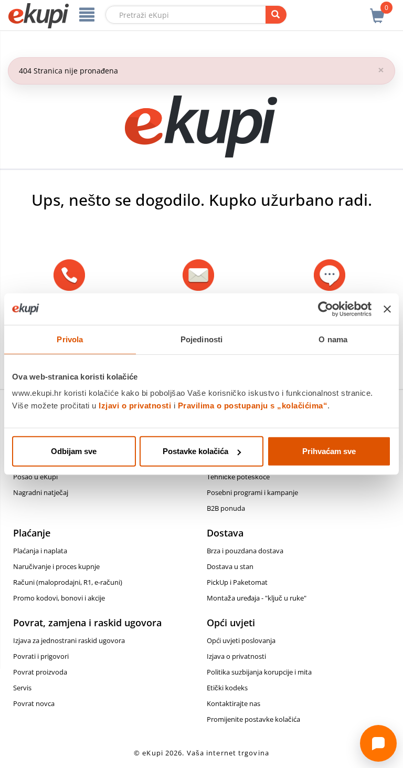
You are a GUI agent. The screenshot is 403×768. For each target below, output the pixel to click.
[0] (377, 10)
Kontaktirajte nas (233, 703)
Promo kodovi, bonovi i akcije (59, 598)
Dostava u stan (230, 566)
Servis (22, 687)
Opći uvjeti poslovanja (241, 640)
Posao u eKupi (35, 476)
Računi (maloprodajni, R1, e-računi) (67, 582)
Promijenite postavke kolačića (253, 719)
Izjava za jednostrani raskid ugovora (69, 640)
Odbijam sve (74, 451)
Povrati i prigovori (41, 656)
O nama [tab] (333, 338)
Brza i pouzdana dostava (245, 550)
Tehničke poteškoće (238, 476)
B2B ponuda (226, 508)
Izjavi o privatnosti (135, 405)
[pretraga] (276, 15)
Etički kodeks (227, 687)
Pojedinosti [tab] (201, 338)
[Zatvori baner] (387, 308)
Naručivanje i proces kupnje (56, 566)
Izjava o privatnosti (236, 656)
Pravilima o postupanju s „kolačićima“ (253, 405)
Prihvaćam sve (329, 451)
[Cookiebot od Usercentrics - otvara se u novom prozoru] (326, 309)
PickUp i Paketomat (237, 582)
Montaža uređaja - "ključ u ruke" (256, 598)
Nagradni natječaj (40, 492)
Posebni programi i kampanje (252, 492)
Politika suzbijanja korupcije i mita (259, 672)
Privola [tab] (70, 338)
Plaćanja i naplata (40, 550)
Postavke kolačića (195, 451)
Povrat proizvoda (40, 672)
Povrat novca (34, 703)
